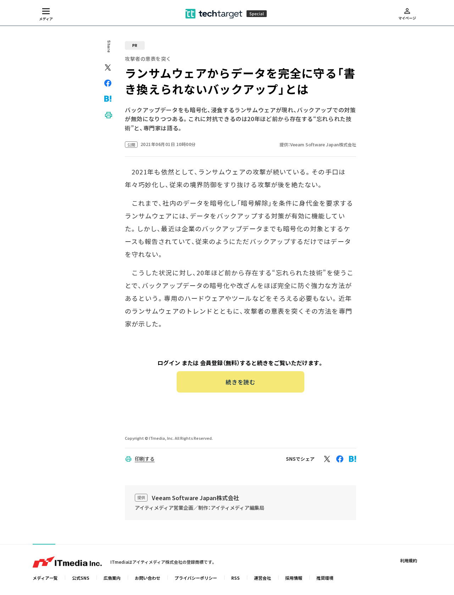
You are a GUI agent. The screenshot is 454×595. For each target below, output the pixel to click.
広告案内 (112, 578)
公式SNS (80, 578)
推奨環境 (324, 578)
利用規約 (408, 560)
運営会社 (262, 578)
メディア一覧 (45, 578)
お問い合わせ (147, 578)
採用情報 (293, 578)
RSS (235, 578)
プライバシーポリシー (196, 578)
